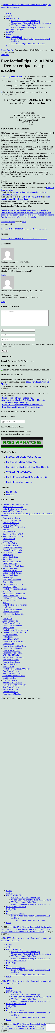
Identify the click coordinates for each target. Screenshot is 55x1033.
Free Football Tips (10, 664)
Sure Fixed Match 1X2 (12, 673)
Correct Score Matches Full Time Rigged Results (31, 23)
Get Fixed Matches (10, 634)
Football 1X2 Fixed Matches (14, 632)
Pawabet (6, 602)
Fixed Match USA (10, 525)
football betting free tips (10, 210)
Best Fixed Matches (11, 689)
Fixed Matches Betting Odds (14, 646)
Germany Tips (8, 644)
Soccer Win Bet (9, 539)
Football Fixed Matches (12, 570)
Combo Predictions (10, 557)
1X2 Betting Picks (10, 586)
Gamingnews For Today (12, 552)
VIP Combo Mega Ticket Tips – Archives (28, 43)
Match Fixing (8, 637)
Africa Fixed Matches (11, 655)
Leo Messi (7, 607)
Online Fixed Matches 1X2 (14, 641)
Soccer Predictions (10, 568)
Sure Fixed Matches (11, 523)
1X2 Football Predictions (13, 584)
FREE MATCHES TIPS (15, 30)
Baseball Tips (8, 582)
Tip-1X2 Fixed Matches (12, 609)
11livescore (7, 616)
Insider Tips (7, 591)
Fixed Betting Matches (12, 694)
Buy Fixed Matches (10, 680)
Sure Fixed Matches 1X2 (13, 534)
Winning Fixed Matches (12, 625)
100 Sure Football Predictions (14, 598)
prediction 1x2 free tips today (27, 215)
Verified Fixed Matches (12, 561)
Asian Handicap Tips (10, 621)
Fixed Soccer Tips (10, 564)
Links (8, 46)
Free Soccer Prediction (12, 580)
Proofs (8, 34)
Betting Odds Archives (14, 37)
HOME (8, 14)
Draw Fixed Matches (11, 623)
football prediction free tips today (33, 210)
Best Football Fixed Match (13, 657)
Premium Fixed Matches (12, 682)
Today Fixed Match (10, 692)
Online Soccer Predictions (13, 566)
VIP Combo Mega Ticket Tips (23, 25)
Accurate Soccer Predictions (13, 676)
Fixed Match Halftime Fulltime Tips (25, 21)
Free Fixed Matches (11, 660)
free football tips (23, 212)
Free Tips (10, 50)
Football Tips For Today (12, 548)
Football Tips (8, 554)
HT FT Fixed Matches (12, 520)
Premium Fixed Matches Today (15, 504)
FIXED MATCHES (13, 18)
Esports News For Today (13, 550)
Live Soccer (7, 618)
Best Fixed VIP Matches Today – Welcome (24, 457)
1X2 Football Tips (10, 532)
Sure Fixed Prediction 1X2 (13, 536)
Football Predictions (11, 612)
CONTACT (10, 32)
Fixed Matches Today (11, 518)
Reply (3, 275)
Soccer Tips (7, 541)
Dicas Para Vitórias (10, 545)
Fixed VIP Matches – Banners (19, 482)
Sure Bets (6, 529)
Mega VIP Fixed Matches (13, 511)
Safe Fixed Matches (11, 687)
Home (3, 50)
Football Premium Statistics (14, 527)
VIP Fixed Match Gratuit (13, 507)
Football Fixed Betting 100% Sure (16, 669)
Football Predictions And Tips (15, 589)
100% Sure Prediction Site (13, 614)
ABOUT (9, 16)
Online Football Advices (12, 573)
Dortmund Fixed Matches (13, 653)
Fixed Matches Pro (10, 596)
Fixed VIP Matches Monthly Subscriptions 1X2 (30, 27)
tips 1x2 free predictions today (24, 217)
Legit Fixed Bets (9, 678)
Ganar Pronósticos (10, 543)
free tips (12, 215)
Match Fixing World (11, 639)
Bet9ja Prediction (9, 600)
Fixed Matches (12, 492)
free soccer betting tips (39, 212)
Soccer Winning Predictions (14, 593)
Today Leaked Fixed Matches (15, 509)
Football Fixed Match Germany (15, 630)
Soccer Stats (7, 559)
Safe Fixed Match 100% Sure (14, 685)
